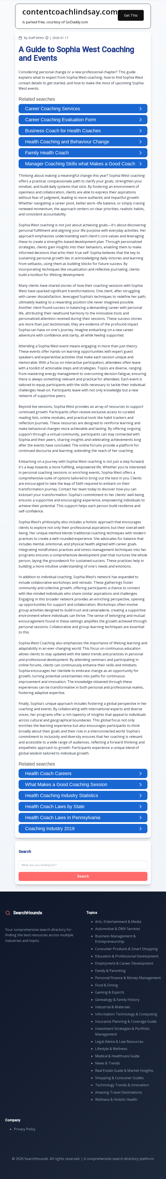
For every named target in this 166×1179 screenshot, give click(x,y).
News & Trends (107, 1063)
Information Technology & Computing (126, 1014)
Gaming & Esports (109, 992)
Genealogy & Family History (117, 999)
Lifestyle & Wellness (111, 1048)
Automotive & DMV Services (117, 928)
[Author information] (47, 38)
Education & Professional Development (126, 956)
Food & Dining (106, 985)
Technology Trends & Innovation (122, 1085)
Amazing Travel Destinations (118, 1092)
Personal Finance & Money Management (128, 977)
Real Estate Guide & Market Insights (124, 1070)
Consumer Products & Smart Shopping (126, 948)
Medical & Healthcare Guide (117, 1056)
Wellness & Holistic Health (116, 1099)
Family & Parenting (110, 970)
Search (83, 876)
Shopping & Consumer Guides (119, 1077)
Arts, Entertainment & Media (118, 921)
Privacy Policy (24, 1129)
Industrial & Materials (112, 1007)
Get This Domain (131, 17)
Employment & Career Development (124, 963)
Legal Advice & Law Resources (119, 1041)
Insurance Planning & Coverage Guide (125, 1021)
